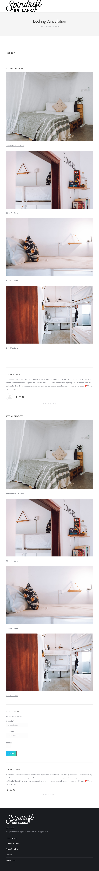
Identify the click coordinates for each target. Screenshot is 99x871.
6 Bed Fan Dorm (12, 348)
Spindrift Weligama (12, 843)
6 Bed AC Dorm (12, 280)
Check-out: (10, 731)
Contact (9, 855)
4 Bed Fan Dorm (12, 213)
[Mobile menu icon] (90, 5)
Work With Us (11, 860)
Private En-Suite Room (15, 146)
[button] (43, 403)
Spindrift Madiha (12, 849)
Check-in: (10, 721)
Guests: (9, 742)
